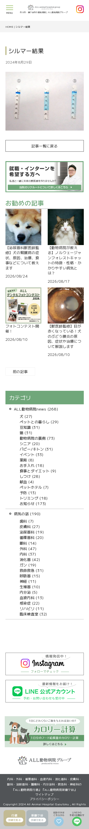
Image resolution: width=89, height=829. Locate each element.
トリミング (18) (34, 498)
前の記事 (20, 371)
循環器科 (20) (32, 537)
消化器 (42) (30, 559)
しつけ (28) (30, 476)
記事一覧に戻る (44, 145)
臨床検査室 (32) (33, 613)
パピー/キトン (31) (36, 448)
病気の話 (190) (27, 513)
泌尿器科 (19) (32, 531)
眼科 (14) (28, 543)
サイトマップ (45, 794)
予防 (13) (28, 492)
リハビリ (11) (32, 608)
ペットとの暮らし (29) (39, 421)
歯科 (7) (27, 521)
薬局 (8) (27, 459)
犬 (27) (26, 416)
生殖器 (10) (30, 586)
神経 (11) (28, 581)
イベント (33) (32, 454)
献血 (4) (27, 481)
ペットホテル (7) (34, 487)
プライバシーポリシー (45, 799)
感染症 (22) (30, 603)
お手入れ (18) (32, 465)
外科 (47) (28, 548)
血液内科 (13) (32, 597)
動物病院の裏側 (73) (37, 438)
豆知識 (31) (30, 427)
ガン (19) (28, 564)
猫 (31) (26, 432)
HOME (9, 26)
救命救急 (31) (32, 570)
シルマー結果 (22, 26)
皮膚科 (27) (30, 526)
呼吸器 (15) (30, 575)
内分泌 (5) (29, 592)
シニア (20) (30, 443)
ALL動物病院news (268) (36, 408)
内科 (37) (28, 553)
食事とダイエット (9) (38, 470)
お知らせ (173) (33, 503)
